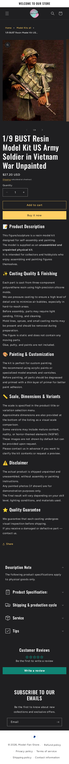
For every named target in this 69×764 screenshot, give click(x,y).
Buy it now (34, 215)
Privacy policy (24, 751)
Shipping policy (22, 757)
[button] (7, 13)
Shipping (7, 179)
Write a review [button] (34, 670)
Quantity (7, 185)
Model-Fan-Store (28, 744)
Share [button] (9, 543)
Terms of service (46, 751)
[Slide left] (27, 130)
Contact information (47, 757)
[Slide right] (42, 130)
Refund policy (52, 744)
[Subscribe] (58, 722)
